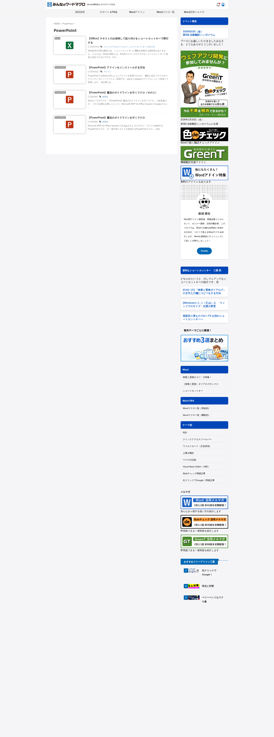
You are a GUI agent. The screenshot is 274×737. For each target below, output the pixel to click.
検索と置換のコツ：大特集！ (197, 377)
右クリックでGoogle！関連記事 (199, 480)
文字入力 (151, 47)
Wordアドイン (137, 12)
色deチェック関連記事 (194, 473)
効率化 (105, 97)
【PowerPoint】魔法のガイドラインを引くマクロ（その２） (123, 92)
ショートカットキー (137, 47)
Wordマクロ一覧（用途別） (196, 408)
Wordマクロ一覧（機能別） (196, 415)
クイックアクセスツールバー (116, 47)
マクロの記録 (189, 459)
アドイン (107, 72)
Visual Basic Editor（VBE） (196, 466)
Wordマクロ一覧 (166, 12)
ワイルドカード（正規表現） (197, 446)
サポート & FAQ (108, 12)
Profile (204, 251)
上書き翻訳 (188, 453)
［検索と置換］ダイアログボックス (200, 384)
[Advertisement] (207, 633)
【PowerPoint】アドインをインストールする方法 (116, 67)
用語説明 (80, 12)
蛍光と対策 (208, 586)
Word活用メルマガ (194, 12)
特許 (185, 432)
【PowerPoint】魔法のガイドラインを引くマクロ (116, 117)
